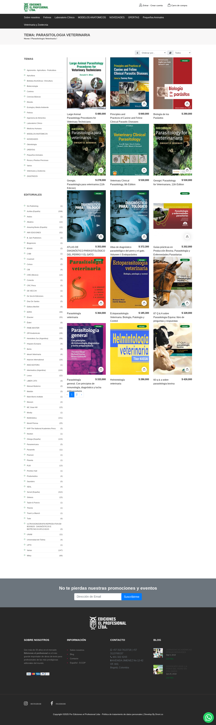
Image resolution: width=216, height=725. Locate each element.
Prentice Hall (45, 471)
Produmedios (45, 476)
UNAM (45, 534)
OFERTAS (133, 17)
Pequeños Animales (153, 17)
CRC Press (45, 286)
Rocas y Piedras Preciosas (37, 160)
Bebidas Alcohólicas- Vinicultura (40, 81)
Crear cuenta (156, 5)
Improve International (45, 360)
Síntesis (45, 497)
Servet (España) (45, 492)
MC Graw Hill (45, 407)
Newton (45, 434)
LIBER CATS (45, 381)
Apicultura (31, 76)
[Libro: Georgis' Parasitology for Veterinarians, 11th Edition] (172, 149)
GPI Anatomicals (45, 333)
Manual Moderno (45, 386)
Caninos (30, 91)
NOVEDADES (117, 17)
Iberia (45, 349)
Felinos (47, 17)
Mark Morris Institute (45, 397)
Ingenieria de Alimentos (36, 118)
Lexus (45, 376)
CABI (45, 254)
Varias (45, 550)
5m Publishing (45, 206)
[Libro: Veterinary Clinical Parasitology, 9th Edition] (129, 149)
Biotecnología (32, 86)
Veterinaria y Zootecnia (36, 25)
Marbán (45, 391)
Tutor (45, 519)
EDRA (45, 312)
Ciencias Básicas (34, 97)
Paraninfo (45, 450)
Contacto (74, 658)
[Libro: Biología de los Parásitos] (172, 83)
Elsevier (45, 317)
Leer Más (170, 659)
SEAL (45, 487)
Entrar (146, 5)
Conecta (45, 280)
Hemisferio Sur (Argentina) (45, 338)
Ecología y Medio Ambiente (38, 107)
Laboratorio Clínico (64, 17)
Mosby (45, 413)
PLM (45, 466)
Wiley (45, 556)
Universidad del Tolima (45, 540)
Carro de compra (179, 5)
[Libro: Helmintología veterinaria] (129, 348)
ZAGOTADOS (32, 176)
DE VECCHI (45, 291)
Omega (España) (45, 439)
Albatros (45, 222)
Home (27, 38)
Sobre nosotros (32, 17)
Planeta (45, 460)
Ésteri (45, 323)
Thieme (45, 508)
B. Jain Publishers (45, 238)
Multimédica (45, 418)
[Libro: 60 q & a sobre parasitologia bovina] (172, 348)
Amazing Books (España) (45, 227)
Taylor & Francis (45, 503)
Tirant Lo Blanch (45, 513)
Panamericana (45, 444)
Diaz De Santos (45, 301)
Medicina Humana (34, 129)
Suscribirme (131, 596)
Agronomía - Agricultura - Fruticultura (41, 70)
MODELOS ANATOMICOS (92, 17)
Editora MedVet (45, 307)
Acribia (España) (45, 211)
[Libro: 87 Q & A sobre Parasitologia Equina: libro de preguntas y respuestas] (172, 282)
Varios (29, 166)
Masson (45, 402)
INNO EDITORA (45, 365)
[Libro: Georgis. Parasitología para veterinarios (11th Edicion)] (86, 149)
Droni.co (159, 714)
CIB (45, 270)
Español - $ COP (78, 663)
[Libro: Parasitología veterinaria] (86, 282)
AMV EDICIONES (45, 233)
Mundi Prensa (45, 423)
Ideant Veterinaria (45, 354)
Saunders (45, 481)
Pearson (45, 455)
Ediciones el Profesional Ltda (86, 714)
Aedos (45, 217)
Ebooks (30, 102)
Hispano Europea (45, 344)
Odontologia (32, 144)
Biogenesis (45, 243)
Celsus (45, 264)
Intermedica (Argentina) (45, 370)
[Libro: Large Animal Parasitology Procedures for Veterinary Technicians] (86, 83)
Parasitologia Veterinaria (43, 38)
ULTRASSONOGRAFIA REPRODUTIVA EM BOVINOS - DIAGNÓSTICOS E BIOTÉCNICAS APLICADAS (45, 526)
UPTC (45, 545)
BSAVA (45, 248)
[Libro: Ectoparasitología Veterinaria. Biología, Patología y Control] (129, 282)
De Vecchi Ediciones (45, 296)
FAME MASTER (45, 328)
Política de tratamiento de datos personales (122, 714)
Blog (72, 654)
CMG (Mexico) (45, 275)
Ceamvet (45, 259)
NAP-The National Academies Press (45, 429)
